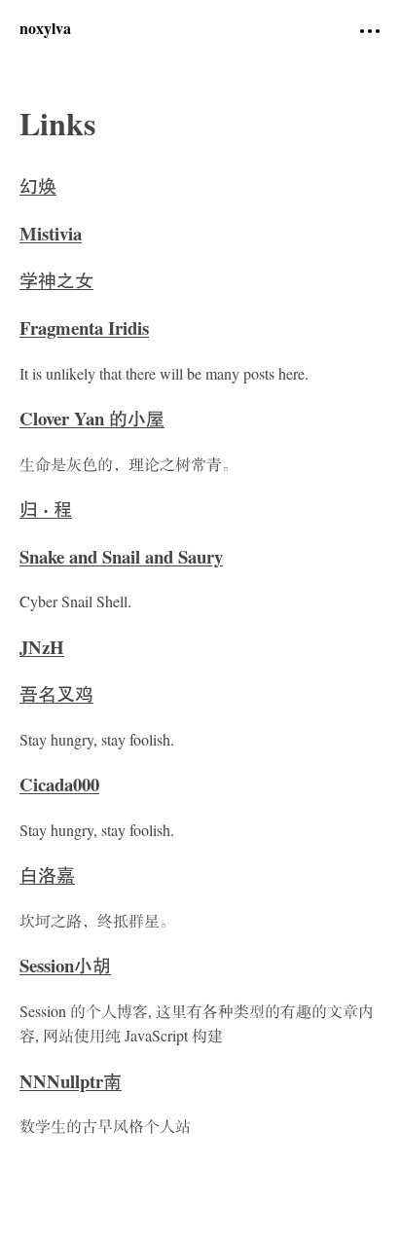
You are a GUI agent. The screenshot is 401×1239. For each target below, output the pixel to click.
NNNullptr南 (70, 1083)
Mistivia (50, 236)
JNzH (41, 649)
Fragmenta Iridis (84, 330)
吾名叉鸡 (56, 696)
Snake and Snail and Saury (121, 559)
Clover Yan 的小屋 (91, 421)
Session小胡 (65, 968)
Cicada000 (59, 787)
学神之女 (56, 282)
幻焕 (37, 188)
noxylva (45, 30)
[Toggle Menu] (370, 31)
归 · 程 (45, 511)
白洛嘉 (47, 877)
